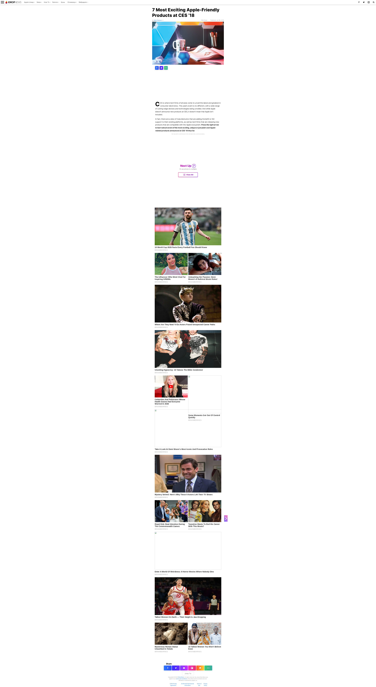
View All (189, 175)
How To (46, 2)
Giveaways (72, 2)
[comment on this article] (200, 668)
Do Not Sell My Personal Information (187, 684)
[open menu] (2, 2)
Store (63, 2)
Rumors (55, 2)
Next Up (187, 165)
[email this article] (184, 668)
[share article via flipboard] (192, 668)
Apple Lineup (29, 2)
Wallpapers (83, 2)
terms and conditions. (182, 678)
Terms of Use (199, 684)
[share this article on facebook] (157, 68)
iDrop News (181, 677)
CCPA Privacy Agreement (173, 684)
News (39, 2)
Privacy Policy (205, 684)
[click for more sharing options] (166, 68)
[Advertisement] (188, 87)
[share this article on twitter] (161, 68)
